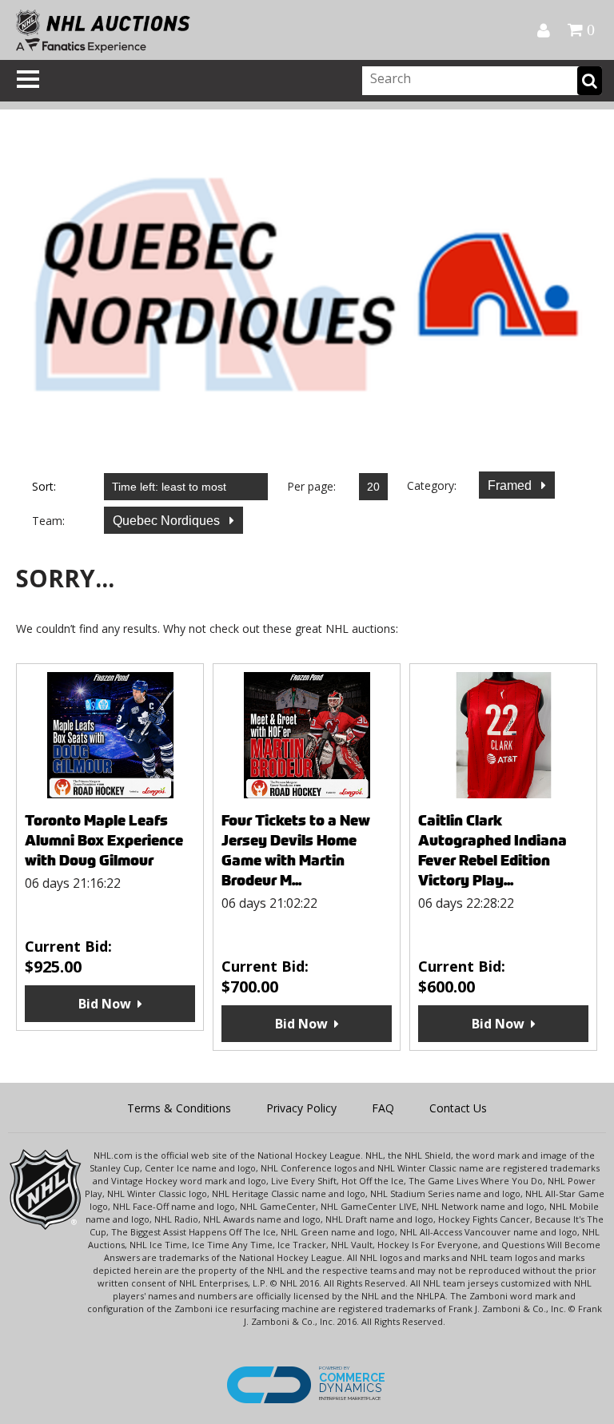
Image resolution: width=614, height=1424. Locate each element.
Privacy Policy (301, 1108)
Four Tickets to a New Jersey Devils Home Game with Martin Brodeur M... (295, 850)
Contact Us (458, 1108)
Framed (511, 485)
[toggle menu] (28, 79)
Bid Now (104, 1003)
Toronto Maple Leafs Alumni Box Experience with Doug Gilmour (104, 840)
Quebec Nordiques (168, 520)
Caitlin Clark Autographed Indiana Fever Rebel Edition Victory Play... (492, 850)
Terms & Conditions (179, 1108)
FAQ (383, 1108)
